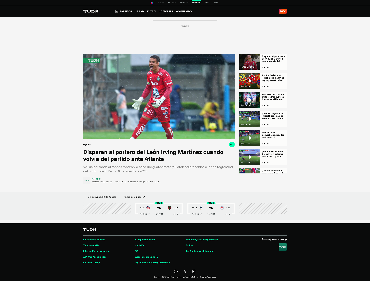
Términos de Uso (91, 245)
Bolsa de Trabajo (91, 263)
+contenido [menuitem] (184, 11)
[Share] (232, 144)
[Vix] (283, 11)
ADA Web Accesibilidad (95, 257)
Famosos (184, 3)
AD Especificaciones (145, 239)
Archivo (189, 245)
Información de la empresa (96, 251)
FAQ (136, 251)
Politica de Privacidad (94, 239)
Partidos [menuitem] (126, 11)
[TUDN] (91, 11)
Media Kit (139, 245)
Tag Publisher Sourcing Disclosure (152, 263)
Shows (161, 3)
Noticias (172, 3)
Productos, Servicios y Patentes (202, 239)
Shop (216, 3)
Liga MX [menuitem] (139, 11)
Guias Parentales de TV (146, 257)
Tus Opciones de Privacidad (200, 251)
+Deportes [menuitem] (166, 11)
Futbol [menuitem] (152, 11)
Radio (207, 3)
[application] (159, 96)
